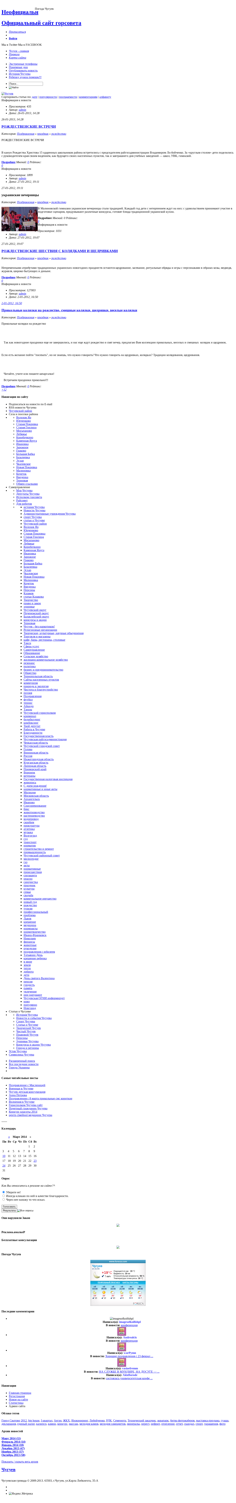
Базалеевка (23, 457)
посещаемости (68, 96)
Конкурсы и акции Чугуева (33, 1044)
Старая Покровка (27, 424)
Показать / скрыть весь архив (19, 1461)
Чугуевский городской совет (42, 746)
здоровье (29, 606)
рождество (58, 133)
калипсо (41, 1423)
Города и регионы (27, 1048)
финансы (29, 941)
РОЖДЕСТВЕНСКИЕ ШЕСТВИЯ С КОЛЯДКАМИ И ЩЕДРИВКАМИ (59, 251)
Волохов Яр (23, 417)
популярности (48, 96)
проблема (30, 915)
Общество (30, 673)
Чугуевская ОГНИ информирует (44, 998)
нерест (145, 1423)
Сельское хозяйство (36, 656)
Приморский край (35, 769)
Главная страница (20, 1392)
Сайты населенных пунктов (41, 679)
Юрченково (23, 420)
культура (29, 888)
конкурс (62, 1423)
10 (3, 1156)
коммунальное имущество (40, 898)
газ (25, 862)
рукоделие (30, 948)
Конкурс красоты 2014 (23, 1111)
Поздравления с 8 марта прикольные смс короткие (40, 1098)
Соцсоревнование (35, 805)
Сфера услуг (31, 646)
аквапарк (163, 1420)
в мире (28, 961)
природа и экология (36, 686)
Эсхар (20, 460)
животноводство (34, 812)
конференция (129, 1325)
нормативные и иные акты (40, 789)
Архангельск (32, 799)
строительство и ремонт (39, 848)
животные (30, 945)
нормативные (32, 868)
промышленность (35, 852)
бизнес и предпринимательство (43, 669)
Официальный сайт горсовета (41, 23)
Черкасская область (36, 742)
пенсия (28, 981)
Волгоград (30, 835)
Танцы (28, 709)
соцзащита (30, 875)
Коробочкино (24, 437)
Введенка (22, 477)
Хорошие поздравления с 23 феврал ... (129, 1356)
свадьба (28, 895)
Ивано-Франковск (35, 935)
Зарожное (22, 447)
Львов (27, 918)
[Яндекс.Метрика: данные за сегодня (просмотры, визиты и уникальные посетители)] (21, 1493)
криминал (30, 716)
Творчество (31, 600)
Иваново (29, 802)
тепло (27, 968)
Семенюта (119, 1420)
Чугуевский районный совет (42, 855)
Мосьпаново (24, 430)
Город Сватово (10, 1420)
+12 (3, 389)
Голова (28, 749)
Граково (21, 450)
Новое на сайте (18, 1399)
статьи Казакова (34, 596)
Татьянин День (33, 955)
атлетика (29, 828)
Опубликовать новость (23, 70)
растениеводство (34, 815)
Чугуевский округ (35, 609)
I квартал (46, 1420)
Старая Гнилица (26, 427)
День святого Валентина (39, 978)
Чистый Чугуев (26, 1031)
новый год (30, 901)
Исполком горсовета (29, 497)
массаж (73, 1423)
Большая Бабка (25, 454)
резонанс (29, 663)
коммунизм (31, 682)
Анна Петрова (18, 1095)
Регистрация (17, 1396)
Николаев (30, 938)
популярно (30, 1004)
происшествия (33, 872)
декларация (8, 1423)
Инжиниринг (79, 1420)
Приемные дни (18, 67)
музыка (28, 832)
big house (33, 1420)
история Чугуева (34, 507)
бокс (26, 809)
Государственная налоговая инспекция (48, 779)
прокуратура (31, 825)
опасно (28, 878)
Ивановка (22, 444)
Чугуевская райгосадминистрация (45, 739)
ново (27, 1001)
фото (222, 1423)
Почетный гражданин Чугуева (28, 1108)
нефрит (155, 1423)
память (28, 988)
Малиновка (23, 470)
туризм (28, 908)
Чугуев (8, 1469)
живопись (30, 782)
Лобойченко (97, 1420)
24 (3, 1165)
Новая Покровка (26, 467)
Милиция (30, 792)
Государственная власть (38, 736)
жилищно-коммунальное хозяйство (46, 659)
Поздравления (25, 133)
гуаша (224, 1420)
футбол (28, 699)
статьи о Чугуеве (34, 520)
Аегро (58, 1420)
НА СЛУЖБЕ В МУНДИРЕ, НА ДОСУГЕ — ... (129, 1371)
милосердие (31, 858)
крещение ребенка (35, 958)
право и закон (32, 603)
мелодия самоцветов (113, 1423)
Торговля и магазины (37, 636)
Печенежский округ (36, 613)
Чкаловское (23, 463)
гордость (29, 984)
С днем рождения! (35, 785)
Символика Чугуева (21, 1054)
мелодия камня (88, 1423)
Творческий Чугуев (28, 1028)
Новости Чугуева (34, 510)
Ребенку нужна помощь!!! (25, 77)
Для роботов (24, 503)
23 (35, 1160)
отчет (179, 1423)
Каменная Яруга (26, 440)
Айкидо (29, 706)
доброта (29, 971)
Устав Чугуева (18, 1051)
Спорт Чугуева (25, 1021)
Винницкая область (36, 752)
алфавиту (105, 96)
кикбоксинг (31, 722)
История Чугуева (19, 73)
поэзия (28, 692)
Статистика (16, 1402)
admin (22, 109)
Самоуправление (34, 649)
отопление (168, 1423)
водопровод (31, 819)
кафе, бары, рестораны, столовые (44, 639)
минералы (133, 1423)
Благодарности (33, 732)
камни (52, 1423)
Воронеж (29, 772)
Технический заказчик (142, 1420)
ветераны (29, 775)
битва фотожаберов (182, 1420)
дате (34, 96)
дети (26, 974)
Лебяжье (21, 434)
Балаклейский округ (36, 616)
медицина (30, 925)
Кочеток (21, 473)
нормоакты (31, 928)
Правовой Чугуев (27, 1034)
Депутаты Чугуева (27, 493)
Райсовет (22, 500)
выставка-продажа (207, 1420)
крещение (30, 921)
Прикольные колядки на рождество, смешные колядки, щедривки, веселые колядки (69, 310)
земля (27, 965)
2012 (24, 1420)
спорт (199, 1423)
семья (27, 892)
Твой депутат (32, 726)
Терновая (22, 480)
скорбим (29, 822)
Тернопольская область (38, 676)
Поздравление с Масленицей (27, 1085)
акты (27, 865)
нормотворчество (35, 931)
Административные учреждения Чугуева (50, 513)
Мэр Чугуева (24, 490)
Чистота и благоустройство (41, 689)
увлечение (30, 991)
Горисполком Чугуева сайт (26, 1105)
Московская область (36, 795)
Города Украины (19, 1067)
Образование (32, 653)
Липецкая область (35, 765)
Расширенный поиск (22, 1060)
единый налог (26, 1423)
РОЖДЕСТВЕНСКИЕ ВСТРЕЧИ (28, 126)
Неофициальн (19, 12)
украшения (211, 1423)
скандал (189, 1423)
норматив (30, 845)
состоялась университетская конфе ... (129, 1378)
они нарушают (33, 994)
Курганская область (36, 762)
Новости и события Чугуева (34, 1018)
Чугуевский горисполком (40, 712)
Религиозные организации (40, 629)
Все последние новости (24, 1064)
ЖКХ (66, 1420)
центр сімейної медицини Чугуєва (30, 1115)
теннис (28, 702)
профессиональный (36, 911)
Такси (27, 643)
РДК (109, 1420)
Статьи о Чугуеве (27, 1024)
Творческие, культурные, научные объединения (54, 633)
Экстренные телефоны (23, 63)
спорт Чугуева (33, 517)
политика (30, 666)
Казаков (29, 593)
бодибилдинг (32, 719)
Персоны (29, 590)
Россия (28, 755)
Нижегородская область (39, 759)
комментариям (88, 96)
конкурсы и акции (35, 619)
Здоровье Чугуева (27, 1041)
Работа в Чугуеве (34, 729)
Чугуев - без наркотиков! (39, 626)
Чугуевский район (20, 410)
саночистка (31, 882)
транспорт (30, 842)
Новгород (30, 1008)
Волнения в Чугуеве (21, 1101)
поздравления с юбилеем (39, 951)
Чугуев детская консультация (27, 1091)
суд (26, 838)
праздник (42, 133)
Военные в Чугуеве (21, 1088)
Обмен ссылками (27, 483)
